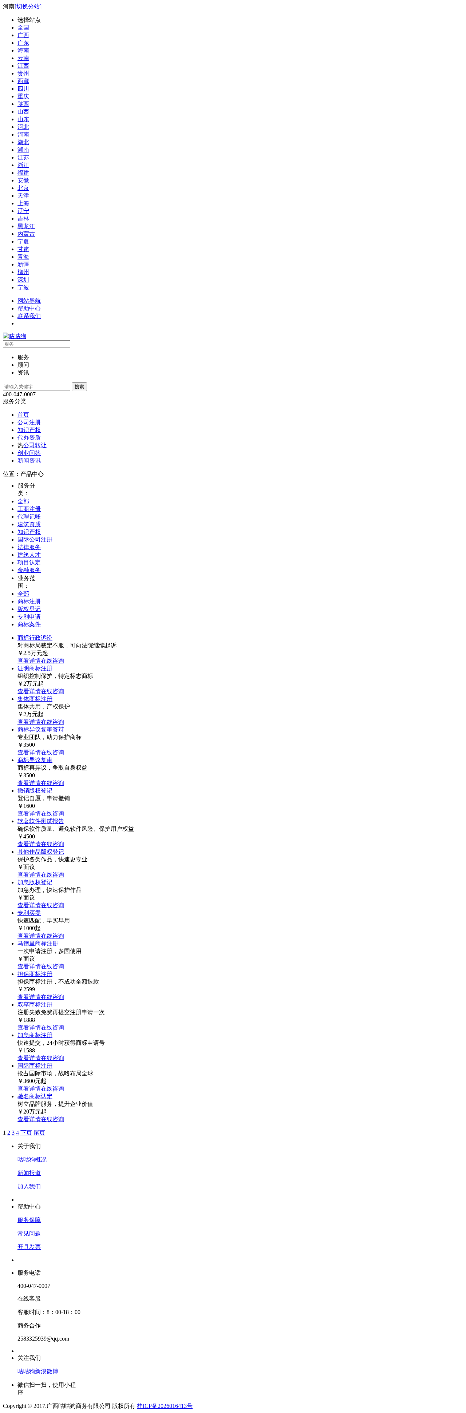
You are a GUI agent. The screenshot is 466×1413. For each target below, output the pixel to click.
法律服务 (29, 547)
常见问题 (29, 1233)
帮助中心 (29, 308)
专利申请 (29, 617)
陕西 (23, 104)
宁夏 (23, 241)
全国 (23, 27)
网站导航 (29, 301)
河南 (23, 134)
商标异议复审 (34, 760)
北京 (23, 188)
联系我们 (29, 316)
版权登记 (29, 609)
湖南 (23, 150)
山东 (23, 119)
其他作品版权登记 (40, 852)
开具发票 (29, 1247)
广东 (23, 43)
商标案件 (29, 624)
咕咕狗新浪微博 (37, 1371)
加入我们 (29, 1186)
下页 (26, 1133)
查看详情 (29, 661)
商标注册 (29, 601)
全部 (23, 501)
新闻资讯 (29, 460)
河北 (23, 127)
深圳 (23, 280)
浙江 (23, 165)
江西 (23, 66)
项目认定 (29, 562)
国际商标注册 (34, 1066)
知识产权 (29, 430)
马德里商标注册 (37, 943)
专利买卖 (29, 913)
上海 (23, 203)
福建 (23, 173)
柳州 (23, 272)
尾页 (39, 1133)
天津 (23, 195)
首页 (23, 415)
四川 (23, 89)
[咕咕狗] (14, 336)
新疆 (23, 264)
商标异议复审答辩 (40, 729)
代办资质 (29, 437)
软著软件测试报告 (40, 821)
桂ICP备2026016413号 (165, 1406)
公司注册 (29, 422)
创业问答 (29, 453)
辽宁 (23, 211)
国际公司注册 (34, 539)
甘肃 (23, 249)
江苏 (23, 157)
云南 (23, 58)
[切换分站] (28, 6)
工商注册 (29, 509)
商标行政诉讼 (34, 638)
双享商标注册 (34, 1004)
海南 (23, 50)
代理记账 (29, 516)
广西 (23, 35)
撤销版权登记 (34, 790)
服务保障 (29, 1220)
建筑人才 (29, 555)
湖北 (23, 142)
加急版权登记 (34, 882)
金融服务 (29, 570)
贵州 (23, 73)
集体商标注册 (34, 699)
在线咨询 (52, 661)
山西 (23, 111)
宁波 (23, 287)
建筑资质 (29, 524)
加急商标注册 (34, 1035)
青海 (23, 257)
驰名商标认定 (34, 1096)
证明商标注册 (34, 668)
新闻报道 (29, 1173)
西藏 (23, 81)
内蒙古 (26, 234)
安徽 (23, 180)
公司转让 (35, 445)
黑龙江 (26, 226)
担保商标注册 (34, 974)
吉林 (23, 218)
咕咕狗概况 (32, 1159)
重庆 (23, 96)
